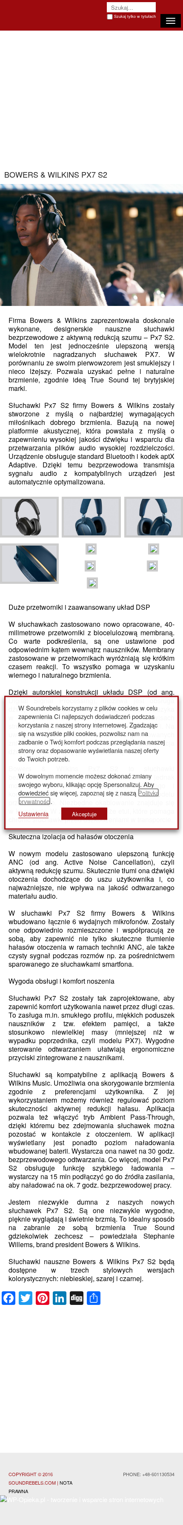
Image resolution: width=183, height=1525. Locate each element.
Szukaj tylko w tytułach (135, 16)
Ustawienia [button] (33, 813)
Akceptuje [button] (84, 813)
